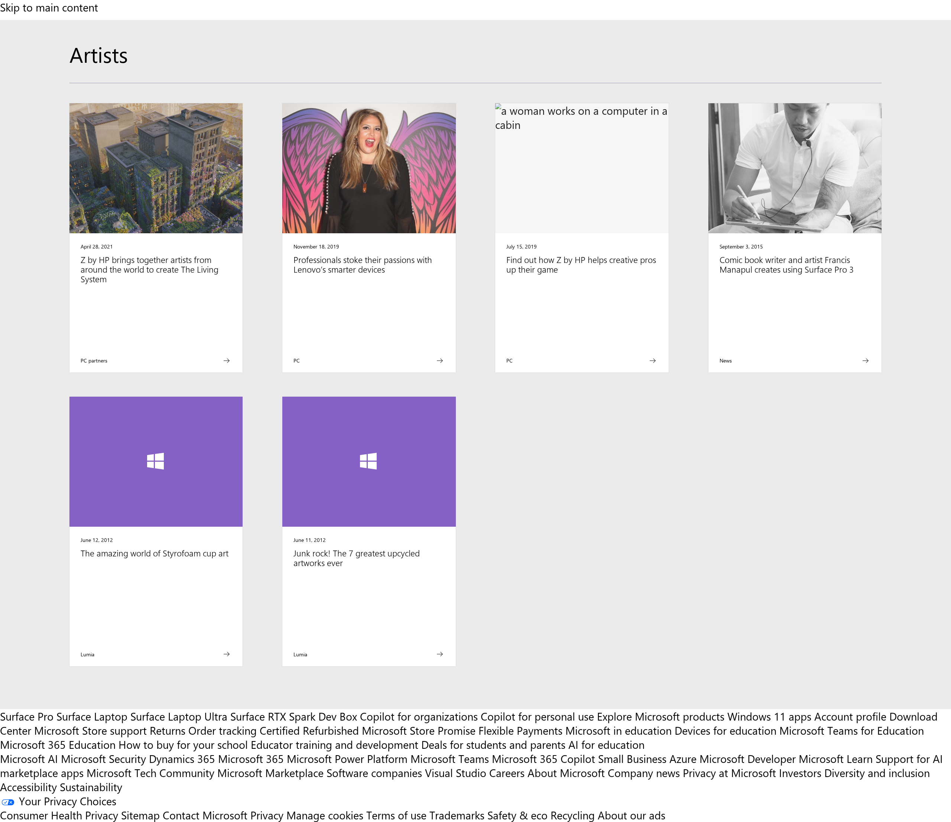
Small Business (632, 758)
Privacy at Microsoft (729, 773)
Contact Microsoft (205, 815)
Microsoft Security (103, 758)
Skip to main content (49, 7)
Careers (507, 773)
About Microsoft (566, 773)
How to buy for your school (183, 744)
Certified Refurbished (309, 730)
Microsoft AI (29, 758)
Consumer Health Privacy (59, 815)
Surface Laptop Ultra (178, 716)
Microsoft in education (618, 730)
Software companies (374, 773)
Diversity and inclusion (877, 773)
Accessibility (28, 787)
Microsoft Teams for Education (851, 730)
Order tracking (222, 730)
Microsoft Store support (90, 730)
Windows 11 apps (769, 716)
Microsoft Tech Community (150, 773)
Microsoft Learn (836, 758)
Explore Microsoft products (660, 716)
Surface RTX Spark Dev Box (293, 716)
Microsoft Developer (748, 758)
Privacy (268, 815)
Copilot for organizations (419, 716)
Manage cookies (324, 815)
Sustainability (91, 787)
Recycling (573, 815)
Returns (167, 730)
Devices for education (725, 730)
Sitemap (140, 815)
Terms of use (396, 815)
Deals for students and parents (493, 744)
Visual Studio (455, 773)
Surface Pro (26, 716)
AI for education (606, 744)
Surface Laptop (91, 716)
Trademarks (456, 815)
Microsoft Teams (449, 758)
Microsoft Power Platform (347, 758)
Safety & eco (517, 815)
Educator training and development (334, 744)
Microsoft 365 (251, 758)
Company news (644, 773)
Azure (683, 758)
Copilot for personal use (537, 716)
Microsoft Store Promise (419, 730)
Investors (800, 773)
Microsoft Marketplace (270, 773)
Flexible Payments (520, 730)
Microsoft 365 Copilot (543, 758)
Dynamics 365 (182, 758)
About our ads (631, 815)
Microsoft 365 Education (58, 744)
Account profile (850, 716)
